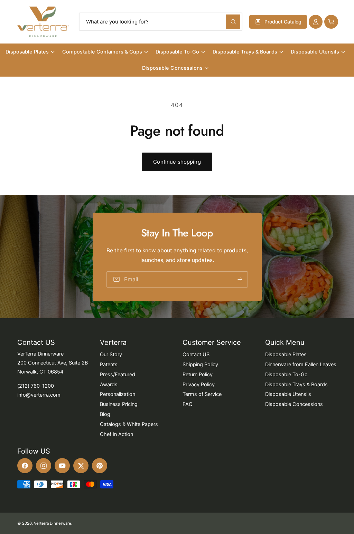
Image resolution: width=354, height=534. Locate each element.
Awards (109, 384)
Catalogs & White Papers (129, 424)
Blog (105, 414)
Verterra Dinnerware (52, 523)
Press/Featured (117, 374)
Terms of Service (202, 394)
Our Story (111, 354)
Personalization (117, 394)
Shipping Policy (200, 364)
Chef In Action (116, 434)
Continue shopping (177, 161)
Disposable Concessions (294, 404)
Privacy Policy (199, 384)
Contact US (196, 354)
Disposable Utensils (288, 394)
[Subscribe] (239, 279)
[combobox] (160, 22)
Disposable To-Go (286, 374)
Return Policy (198, 374)
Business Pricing (119, 404)
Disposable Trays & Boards (296, 384)
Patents (109, 364)
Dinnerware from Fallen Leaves (300, 364)
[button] (331, 22)
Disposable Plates (286, 354)
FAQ (188, 404)
